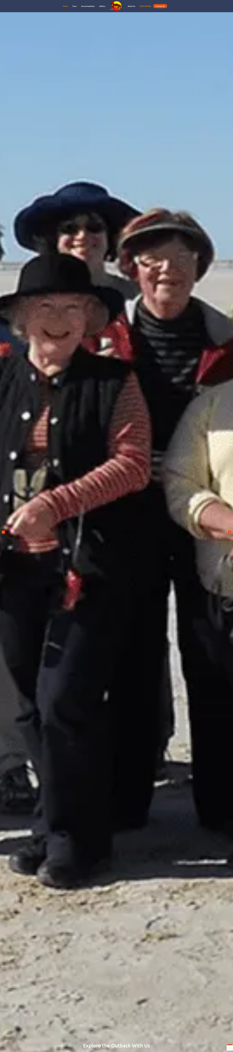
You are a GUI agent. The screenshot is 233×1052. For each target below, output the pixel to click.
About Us (131, 6)
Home (65, 6)
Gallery (102, 6)
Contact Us (160, 6)
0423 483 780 (145, 6)
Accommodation (88, 6)
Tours (74, 6)
